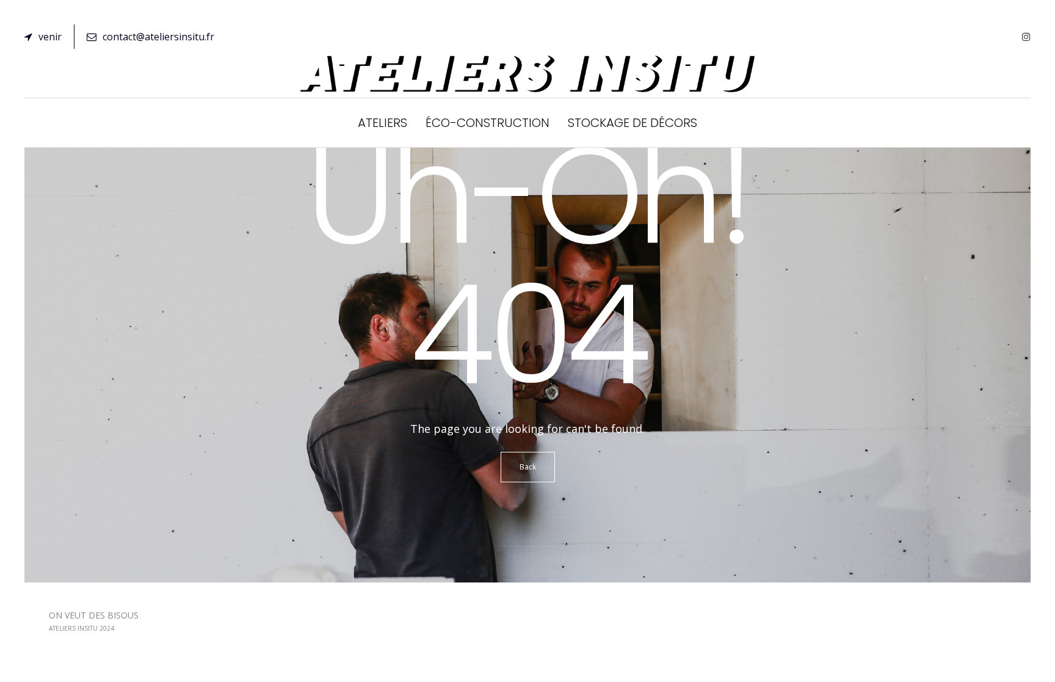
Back (528, 467)
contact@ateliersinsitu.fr (158, 36)
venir (50, 36)
